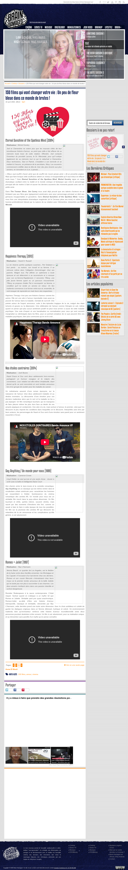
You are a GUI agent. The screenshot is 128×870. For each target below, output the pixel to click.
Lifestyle (108, 27)
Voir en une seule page (75, 665)
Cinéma (29, 27)
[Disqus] (45, 803)
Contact (112, 859)
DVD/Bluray (60, 27)
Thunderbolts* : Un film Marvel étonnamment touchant (112, 285)
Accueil (7, 83)
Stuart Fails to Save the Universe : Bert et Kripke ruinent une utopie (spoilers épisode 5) (111, 371)
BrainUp (98, 27)
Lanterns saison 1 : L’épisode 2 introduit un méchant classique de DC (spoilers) (112, 383)
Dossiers (29, 36)
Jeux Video (87, 27)
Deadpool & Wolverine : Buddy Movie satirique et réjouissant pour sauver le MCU (112, 318)
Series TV (38, 27)
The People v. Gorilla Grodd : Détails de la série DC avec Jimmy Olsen (111, 393)
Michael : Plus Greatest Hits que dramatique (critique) (111, 252)
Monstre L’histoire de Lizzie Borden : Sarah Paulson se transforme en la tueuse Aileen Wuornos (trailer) (111, 406)
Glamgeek (109, 36)
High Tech (109, 40)
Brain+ (118, 27)
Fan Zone (119, 31)
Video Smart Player (54, 765)
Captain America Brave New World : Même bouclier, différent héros (111, 297)
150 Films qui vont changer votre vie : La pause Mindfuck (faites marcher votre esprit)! (97, 237)
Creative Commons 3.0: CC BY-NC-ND (65, 867)
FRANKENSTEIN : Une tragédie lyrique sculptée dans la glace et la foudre (112, 264)
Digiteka (70, 765)
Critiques (30, 31)
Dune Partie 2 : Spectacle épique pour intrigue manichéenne (110, 340)
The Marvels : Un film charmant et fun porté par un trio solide (111, 350)
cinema (35, 674)
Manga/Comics (74, 27)
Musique (48, 27)
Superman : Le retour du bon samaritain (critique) (111, 274)
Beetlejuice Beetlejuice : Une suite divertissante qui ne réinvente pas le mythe (111, 307)
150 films (21, 674)
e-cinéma (30, 40)
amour (28, 674)
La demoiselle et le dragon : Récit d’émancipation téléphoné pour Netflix (111, 329)
